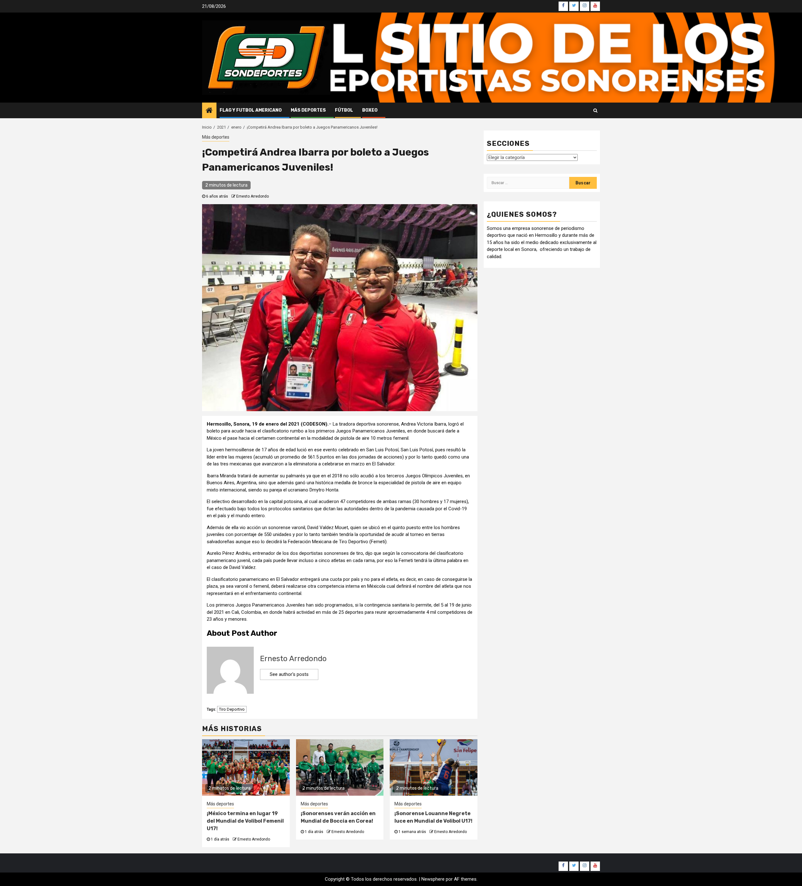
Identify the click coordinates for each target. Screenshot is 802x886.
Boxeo (370, 110)
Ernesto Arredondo (252, 196)
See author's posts (289, 674)
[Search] (595, 110)
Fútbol (344, 110)
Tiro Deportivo (232, 709)
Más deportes (308, 110)
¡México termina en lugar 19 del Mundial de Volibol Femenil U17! (245, 820)
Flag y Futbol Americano (251, 110)
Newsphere (433, 879)
